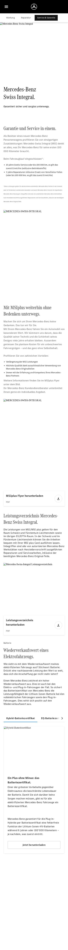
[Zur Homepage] (34, 6)
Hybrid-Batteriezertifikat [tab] (20, 718)
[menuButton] (6, 7)
